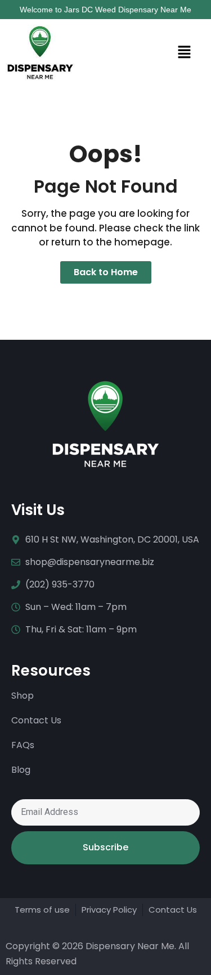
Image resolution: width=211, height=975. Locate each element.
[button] (148, 52)
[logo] (40, 53)
